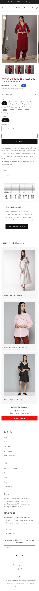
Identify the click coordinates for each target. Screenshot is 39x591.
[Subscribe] (32, 547)
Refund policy (32, 580)
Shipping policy (30, 583)
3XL (12, 108)
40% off (15, 534)
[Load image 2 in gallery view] (19, 69)
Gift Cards (7, 446)
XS (4, 103)
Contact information (20, 586)
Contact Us (7, 473)
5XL (27, 108)
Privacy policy (10, 583)
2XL (5, 108)
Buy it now (19, 142)
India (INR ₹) (18, 569)
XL (29, 103)
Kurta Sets (7, 517)
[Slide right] (37, 70)
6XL (5, 112)
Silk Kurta (25, 517)
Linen (5, 120)
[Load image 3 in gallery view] (29, 69)
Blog (5, 482)
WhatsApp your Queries (16, 226)
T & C (5, 477)
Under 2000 (8, 534)
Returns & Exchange (10, 468)
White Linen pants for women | (21, 520)
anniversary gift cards (19, 523)
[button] (2, 7)
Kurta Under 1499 (9, 456)
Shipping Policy (9, 487)
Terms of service (20, 583)
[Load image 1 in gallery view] (9, 69)
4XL (19, 108)
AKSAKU (24, 580)
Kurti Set (7, 442)
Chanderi (7, 520)
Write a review (19, 418)
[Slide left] (2, 70)
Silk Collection (8, 451)
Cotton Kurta (16, 517)
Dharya (9, 580)
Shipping (10, 88)
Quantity (4, 124)
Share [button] (6, 170)
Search (6, 437)
